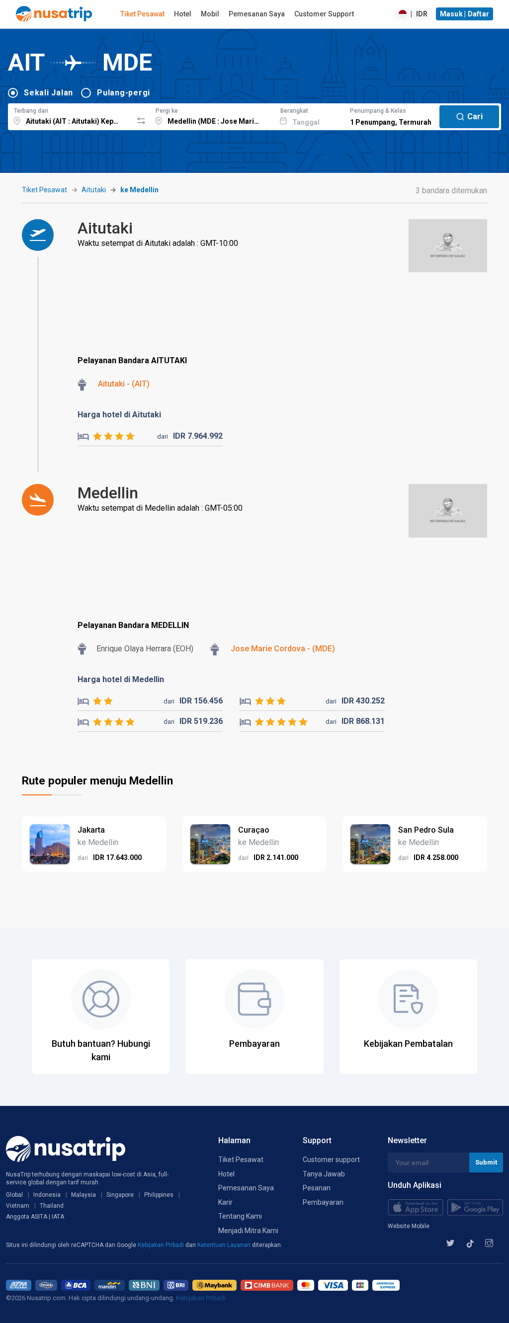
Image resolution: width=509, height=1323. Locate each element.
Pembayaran (323, 1202)
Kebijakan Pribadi (161, 1245)
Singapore (120, 1194)
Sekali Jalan (48, 92)
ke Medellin (139, 190)
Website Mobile (408, 1226)
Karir (225, 1202)
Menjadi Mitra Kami (248, 1231)
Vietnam (17, 1205)
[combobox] (70, 115)
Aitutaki (94, 190)
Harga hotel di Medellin (121, 679)
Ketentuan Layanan (224, 1245)
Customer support (331, 1160)
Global (14, 1194)
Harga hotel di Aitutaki (119, 414)
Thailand (52, 1205)
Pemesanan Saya (257, 14)
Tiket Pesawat (142, 14)
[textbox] (70, 115)
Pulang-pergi (123, 92)
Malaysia (83, 1194)
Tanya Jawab (324, 1174)
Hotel (182, 14)
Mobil (210, 14)
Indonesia (47, 1194)
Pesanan (317, 1188)
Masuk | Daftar (465, 14)
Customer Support (324, 14)
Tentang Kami (240, 1216)
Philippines (158, 1194)
